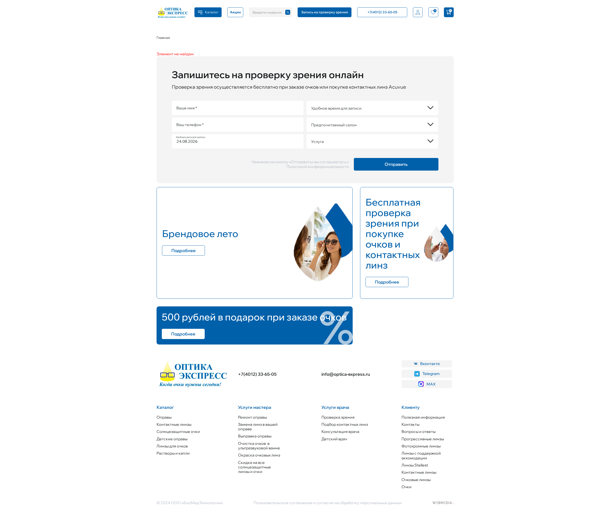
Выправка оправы (254, 436)
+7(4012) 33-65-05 (257, 374)
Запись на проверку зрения (324, 12)
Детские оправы (172, 438)
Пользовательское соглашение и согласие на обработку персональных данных (328, 503)
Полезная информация (423, 417)
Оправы (164, 417)
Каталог (165, 407)
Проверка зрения (338, 417)
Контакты (410, 424)
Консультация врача (340, 431)
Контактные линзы (174, 424)
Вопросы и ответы (419, 431)
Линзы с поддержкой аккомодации (421, 455)
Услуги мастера (254, 407)
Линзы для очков (172, 446)
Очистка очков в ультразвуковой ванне (259, 445)
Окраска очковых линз (259, 455)
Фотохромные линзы (421, 446)
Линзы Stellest (415, 465)
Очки (407, 486)
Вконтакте (430, 363)
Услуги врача (335, 407)
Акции (235, 12)
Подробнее (183, 250)
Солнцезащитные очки (178, 431)
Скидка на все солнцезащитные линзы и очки (254, 467)
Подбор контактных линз (344, 424)
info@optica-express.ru (345, 374)
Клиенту (411, 407)
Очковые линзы (416, 479)
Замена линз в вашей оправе (258, 426)
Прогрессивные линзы (423, 438)
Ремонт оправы (252, 417)
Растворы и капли (173, 453)
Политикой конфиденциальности (317, 166)
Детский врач (334, 438)
